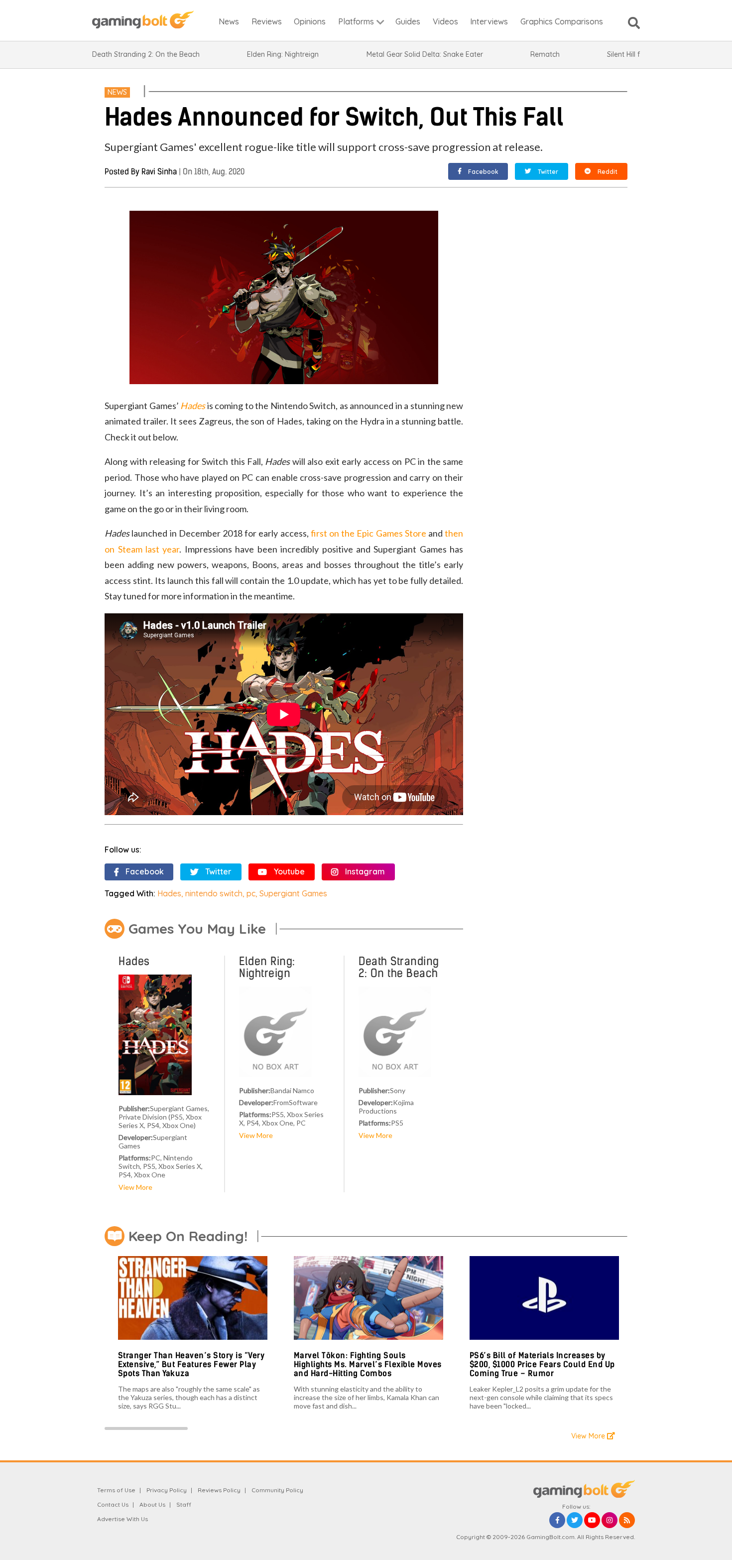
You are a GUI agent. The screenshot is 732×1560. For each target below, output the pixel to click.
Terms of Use (116, 1490)
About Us (152, 1504)
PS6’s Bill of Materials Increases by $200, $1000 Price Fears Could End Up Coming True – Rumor (542, 1364)
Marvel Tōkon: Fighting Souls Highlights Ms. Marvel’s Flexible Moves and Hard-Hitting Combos (368, 1364)
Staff (183, 1504)
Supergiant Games (293, 893)
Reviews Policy (219, 1490)
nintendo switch (214, 893)
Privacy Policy (166, 1490)
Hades (169, 893)
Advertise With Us (122, 1519)
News (117, 92)
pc (250, 893)
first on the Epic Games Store (368, 533)
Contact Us (112, 1504)
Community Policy (277, 1490)
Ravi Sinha (159, 171)
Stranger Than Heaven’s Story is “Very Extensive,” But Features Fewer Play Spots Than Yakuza (191, 1364)
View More (135, 1187)
